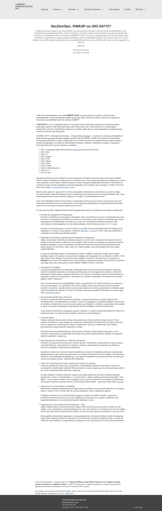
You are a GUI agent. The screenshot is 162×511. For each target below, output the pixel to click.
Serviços (56, 9)
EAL (49, 187)
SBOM (60, 359)
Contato (127, 9)
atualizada (77, 150)
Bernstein (84, 231)
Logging (119, 382)
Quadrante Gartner (53, 293)
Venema (93, 231)
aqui (56, 263)
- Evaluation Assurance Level (62, 187)
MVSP (89, 254)
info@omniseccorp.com (70, 502)
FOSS (71, 283)
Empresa (44, 9)
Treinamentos (114, 9)
